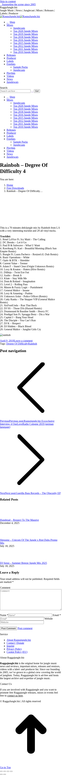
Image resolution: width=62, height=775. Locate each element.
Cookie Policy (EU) (17, 652)
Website (48, 618)
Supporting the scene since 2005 (19, 4)
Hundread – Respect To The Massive (19, 520)
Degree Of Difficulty (17, 343)
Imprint (10, 646)
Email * (57, 615)
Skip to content (8, 1)
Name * (4, 615)
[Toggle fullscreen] (8, 771)
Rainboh (32, 343)
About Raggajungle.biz (19, 640)
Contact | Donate (15, 643)
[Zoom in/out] (11, 771)
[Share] (4, 771)
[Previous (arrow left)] (1, 774)
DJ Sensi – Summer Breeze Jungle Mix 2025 (23, 563)
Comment (5, 587)
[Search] (32, 90)
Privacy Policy (14, 649)
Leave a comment (23, 340)
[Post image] (9, 517)
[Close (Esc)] (1, 771)
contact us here (15, 695)
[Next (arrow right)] (4, 774)
